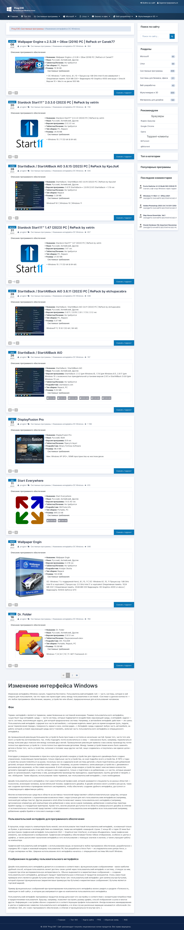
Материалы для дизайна (157, 100)
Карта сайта (88, 920)
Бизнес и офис (101, 16)
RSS (125, 920)
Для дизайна (16, 23)
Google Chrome (147, 126)
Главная (14, 16)
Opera (143, 132)
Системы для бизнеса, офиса (157, 78)
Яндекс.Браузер (148, 121)
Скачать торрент (124, 93)
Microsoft (70, 16)
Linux (84, 16)
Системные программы (47, 16)
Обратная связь (112, 920)
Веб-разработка (123, 16)
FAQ (99, 920)
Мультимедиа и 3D (146, 16)
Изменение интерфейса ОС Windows (68, 46)
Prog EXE (15, 29)
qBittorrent (145, 146)
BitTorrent (145, 141)
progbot (23, 46)
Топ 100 (27, 16)
